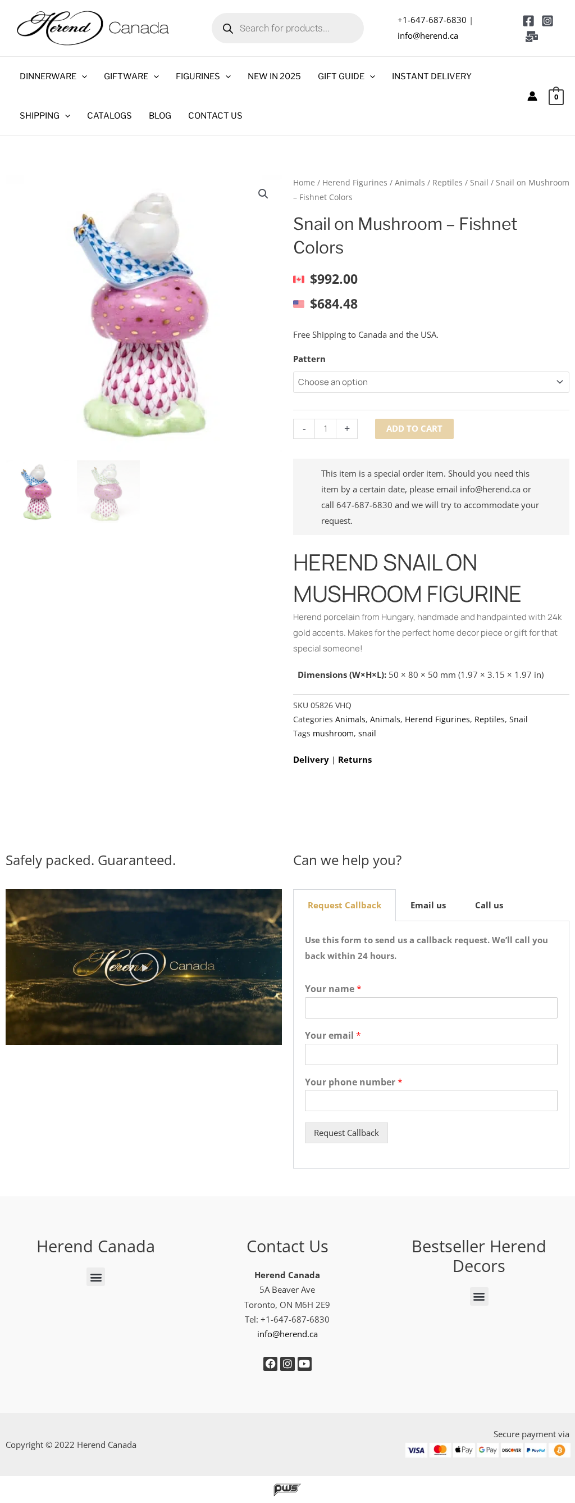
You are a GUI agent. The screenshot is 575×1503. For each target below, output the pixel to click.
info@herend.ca (428, 35)
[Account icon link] (532, 96)
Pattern (309, 358)
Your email (333, 1036)
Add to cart (414, 428)
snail (367, 733)
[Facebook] (528, 21)
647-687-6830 (364, 504)
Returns (355, 759)
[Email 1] (532, 36)
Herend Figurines (354, 182)
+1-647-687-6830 (432, 19)
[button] (81, 76)
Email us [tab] (428, 905)
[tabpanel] (431, 1045)
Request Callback (346, 1132)
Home (304, 182)
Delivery (311, 759)
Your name (333, 989)
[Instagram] (547, 21)
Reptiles (447, 182)
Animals (410, 182)
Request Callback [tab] (344, 905)
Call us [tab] (489, 905)
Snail (479, 182)
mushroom (333, 733)
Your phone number (354, 1082)
